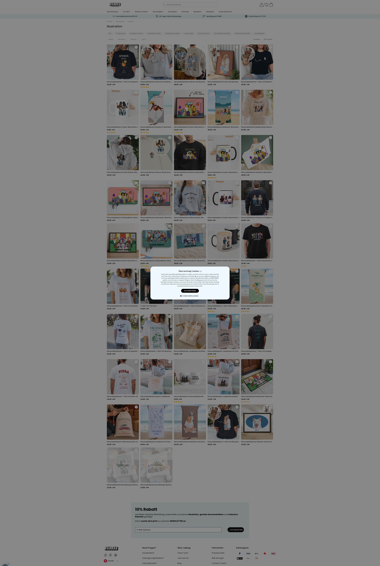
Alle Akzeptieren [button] (190, 291)
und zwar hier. (198, 286)
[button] (190, 296)
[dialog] (190, 282)
